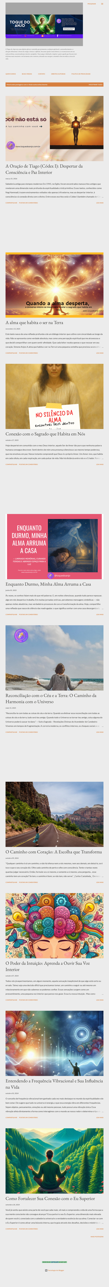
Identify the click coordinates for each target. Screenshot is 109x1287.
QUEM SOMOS (11, 74)
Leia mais (99, 203)
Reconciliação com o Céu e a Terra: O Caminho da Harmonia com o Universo (51, 698)
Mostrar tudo (95, 85)
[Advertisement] (57, 66)
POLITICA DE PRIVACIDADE (81, 74)
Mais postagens (97, 1237)
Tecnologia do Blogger (55, 1270)
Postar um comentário (28, 203)
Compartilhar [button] (11, 203)
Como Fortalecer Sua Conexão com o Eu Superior (50, 1198)
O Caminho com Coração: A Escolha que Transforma (54, 852)
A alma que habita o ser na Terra (34, 322)
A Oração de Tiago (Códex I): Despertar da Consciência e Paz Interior (44, 169)
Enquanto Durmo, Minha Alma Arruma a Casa (48, 584)
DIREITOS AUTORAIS (58, 74)
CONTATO (41, 74)
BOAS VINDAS (27, 74)
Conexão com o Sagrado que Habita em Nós (45, 434)
